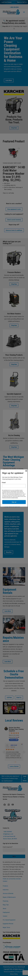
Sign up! (14, 502)
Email (4, 482)
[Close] (26, 471)
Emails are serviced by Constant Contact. (10, 497)
